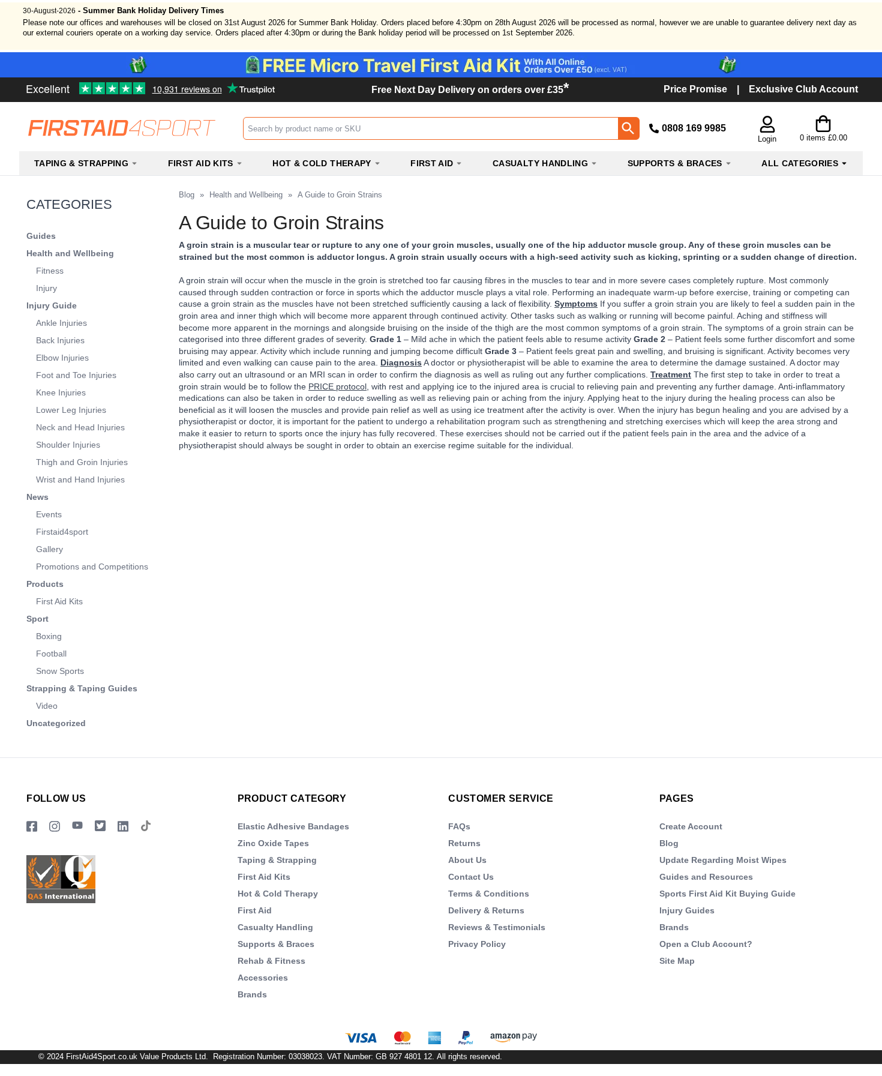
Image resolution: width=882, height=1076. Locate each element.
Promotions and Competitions (92, 566)
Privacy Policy (477, 944)
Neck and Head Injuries (80, 427)
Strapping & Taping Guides (81, 688)
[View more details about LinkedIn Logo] (123, 826)
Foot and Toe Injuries (76, 375)
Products (45, 584)
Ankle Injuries (61, 323)
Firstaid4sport (62, 531)
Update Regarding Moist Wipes (723, 860)
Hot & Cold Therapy (278, 893)
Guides (41, 236)
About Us (467, 860)
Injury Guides (687, 910)
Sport (37, 619)
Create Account (690, 826)
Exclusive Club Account (803, 89)
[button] (767, 130)
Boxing (49, 636)
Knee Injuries (61, 392)
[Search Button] (628, 128)
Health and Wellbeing (70, 253)
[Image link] (100, 826)
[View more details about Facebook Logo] (31, 826)
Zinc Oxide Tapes (273, 843)
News (37, 497)
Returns (464, 843)
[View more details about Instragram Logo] (54, 826)
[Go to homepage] (130, 128)
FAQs (459, 826)
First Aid (255, 910)
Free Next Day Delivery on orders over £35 (470, 90)
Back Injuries (60, 340)
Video (47, 706)
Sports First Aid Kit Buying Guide (727, 893)
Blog (186, 194)
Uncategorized (56, 723)
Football (51, 653)
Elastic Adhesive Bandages (293, 826)
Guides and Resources (706, 877)
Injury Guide (51, 305)
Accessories (263, 977)
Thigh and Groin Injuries (82, 462)
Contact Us (471, 877)
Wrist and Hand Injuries (80, 479)
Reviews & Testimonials (496, 927)
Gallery (49, 549)
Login (767, 138)
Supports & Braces (276, 944)
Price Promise (695, 89)
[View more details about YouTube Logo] (77, 826)
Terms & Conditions (488, 893)
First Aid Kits (59, 601)
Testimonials (110, 84)
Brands (252, 994)
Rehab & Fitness (271, 961)
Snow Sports (60, 671)
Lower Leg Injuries (71, 410)
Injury (46, 288)
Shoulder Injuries (68, 444)
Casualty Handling (275, 927)
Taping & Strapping (277, 860)
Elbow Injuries (62, 357)
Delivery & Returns (486, 910)
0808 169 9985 (694, 128)
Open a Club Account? (705, 944)
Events (49, 514)
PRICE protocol (337, 386)
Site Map (677, 961)
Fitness (50, 270)
